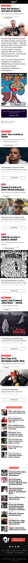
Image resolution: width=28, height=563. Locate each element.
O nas (3, 550)
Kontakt (18, 550)
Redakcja (7, 196)
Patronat (8, 550)
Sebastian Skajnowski (9, 248)
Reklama (13, 550)
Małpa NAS (12, 121)
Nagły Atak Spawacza (7, 122)
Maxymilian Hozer (9, 17)
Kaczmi (7, 121)
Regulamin (24, 550)
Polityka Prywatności (19, 552)
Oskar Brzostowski (9, 145)
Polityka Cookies (9, 552)
